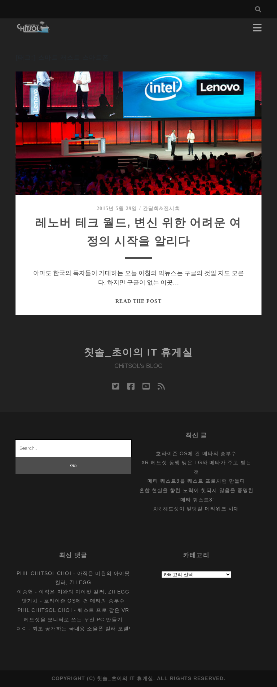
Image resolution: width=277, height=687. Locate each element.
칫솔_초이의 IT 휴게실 (138, 352)
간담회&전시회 (161, 208)
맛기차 (30, 601)
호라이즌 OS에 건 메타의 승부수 (196, 453)
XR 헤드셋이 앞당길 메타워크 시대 (196, 509)
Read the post (138, 301)
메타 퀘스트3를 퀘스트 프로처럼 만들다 (196, 481)
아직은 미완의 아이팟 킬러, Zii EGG (84, 592)
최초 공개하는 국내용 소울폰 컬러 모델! (81, 628)
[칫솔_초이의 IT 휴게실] (34, 29)
